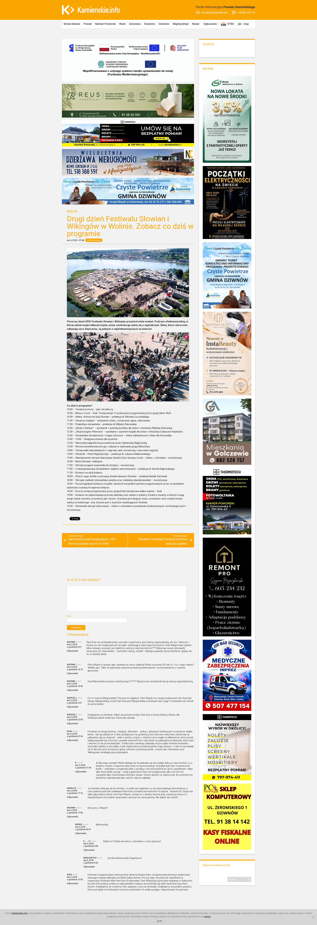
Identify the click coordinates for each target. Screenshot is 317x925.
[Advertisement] (128, 564)
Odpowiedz (72, 651)
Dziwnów (163, 23)
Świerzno (149, 23)
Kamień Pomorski (105, 23)
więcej (207, 916)
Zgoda (159, 921)
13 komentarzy (94, 240)
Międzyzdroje (181, 23)
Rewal (195, 23)
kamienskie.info (20, 913)
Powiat (88, 23)
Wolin (122, 23)
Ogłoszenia (210, 23)
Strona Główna (72, 23)
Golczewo (135, 23)
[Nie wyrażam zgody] (313, 917)
